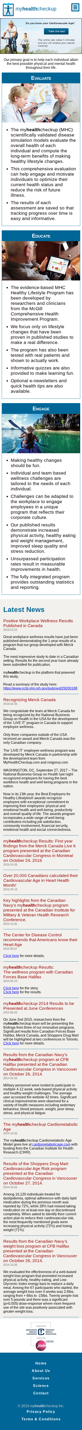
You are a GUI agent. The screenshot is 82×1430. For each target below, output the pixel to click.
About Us (41, 1371)
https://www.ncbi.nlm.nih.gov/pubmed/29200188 (40, 688)
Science (41, 1386)
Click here (11, 956)
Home (41, 1363)
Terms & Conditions (41, 1419)
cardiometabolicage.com (51, 1144)
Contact (41, 1393)
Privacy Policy (41, 1412)
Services (41, 1378)
